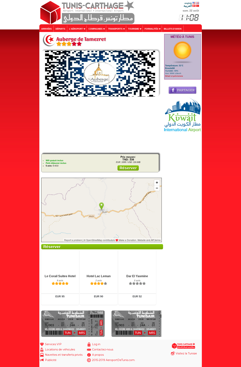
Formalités (151, 29)
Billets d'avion (173, 29)
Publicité (50, 360)
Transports (115, 29)
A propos (98, 354)
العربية (188, 5)
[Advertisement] (101, 124)
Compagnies (95, 29)
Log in (96, 344)
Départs (60, 29)
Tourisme (133, 29)
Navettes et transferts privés (63, 354)
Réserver (128, 168)
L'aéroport (76, 29)
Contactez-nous (102, 349)
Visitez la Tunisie (186, 353)
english (188, 3)
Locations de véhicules (60, 349)
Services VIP (53, 344)
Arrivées (46, 29)
